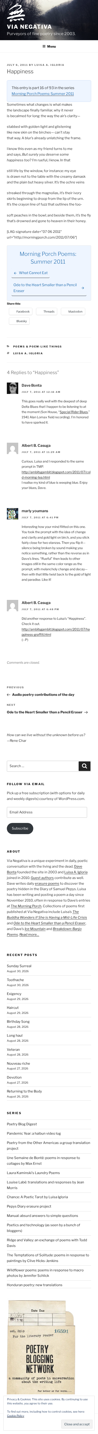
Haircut (13, 1008)
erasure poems (47, 883)
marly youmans (35, 511)
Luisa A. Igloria (49, 65)
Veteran (13, 1050)
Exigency (14, 994)
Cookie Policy (15, 1415)
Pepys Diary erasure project (29, 1206)
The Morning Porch (26, 906)
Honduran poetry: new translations (34, 1285)
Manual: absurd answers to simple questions (42, 1216)
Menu (51, 46)
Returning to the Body (24, 1091)
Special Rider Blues (74, 412)
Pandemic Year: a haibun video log (34, 1133)
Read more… (29, 935)
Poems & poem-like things (37, 346)
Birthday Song (18, 1022)
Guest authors (42, 878)
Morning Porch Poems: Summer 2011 (43, 94)
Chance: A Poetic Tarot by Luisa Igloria (37, 1197)
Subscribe (20, 828)
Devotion (14, 1077)
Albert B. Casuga (36, 445)
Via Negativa (29, 26)
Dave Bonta (32, 385)
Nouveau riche (18, 1063)
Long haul (15, 1035)
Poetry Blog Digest (22, 1124)
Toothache (15, 980)
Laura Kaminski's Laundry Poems (33, 1173)
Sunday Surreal (19, 966)
